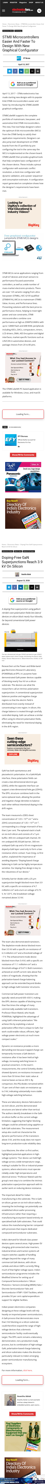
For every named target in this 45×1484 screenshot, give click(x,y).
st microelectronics (15, 427)
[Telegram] (9, 71)
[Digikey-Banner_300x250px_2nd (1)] (23, 228)
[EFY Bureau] (19, 58)
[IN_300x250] (23, 492)
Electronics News (13, 24)
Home (4, 24)
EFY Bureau (26, 58)
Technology (18, 31)
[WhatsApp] (26, 71)
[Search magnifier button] (39, 11)
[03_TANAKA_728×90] (22, 1483)
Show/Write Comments (23, 455)
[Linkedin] (21, 71)
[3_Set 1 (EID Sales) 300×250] (23, 528)
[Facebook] (15, 71)
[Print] (37, 71)
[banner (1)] (23, 382)
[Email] (32, 71)
